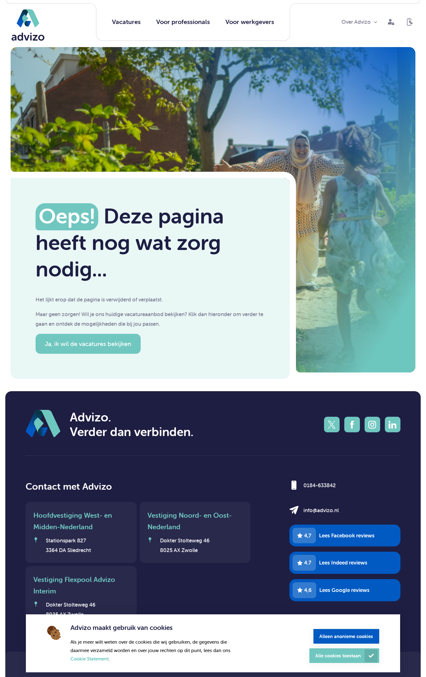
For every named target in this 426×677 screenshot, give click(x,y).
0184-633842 (319, 485)
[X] (332, 424)
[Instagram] (372, 424)
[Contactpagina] (409, 22)
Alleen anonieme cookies (346, 636)
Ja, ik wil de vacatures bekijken (88, 344)
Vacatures (126, 22)
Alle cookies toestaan (338, 656)
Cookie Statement (89, 659)
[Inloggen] (391, 22)
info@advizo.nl (321, 510)
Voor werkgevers (249, 22)
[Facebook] (352, 424)
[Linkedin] (392, 424)
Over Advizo (356, 21)
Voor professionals (183, 22)
